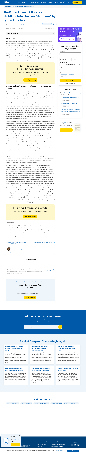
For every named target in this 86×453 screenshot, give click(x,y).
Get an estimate (70, 80)
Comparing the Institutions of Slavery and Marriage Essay (41, 369)
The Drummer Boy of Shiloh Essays (71, 403)
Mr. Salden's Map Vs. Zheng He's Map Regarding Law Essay (69, 104)
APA (19, 264)
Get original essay (30, 80)
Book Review (12, 24)
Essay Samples (13, 6)
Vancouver (39, 264)
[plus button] (79, 64)
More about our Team (12, 252)
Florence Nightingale (29, 6)
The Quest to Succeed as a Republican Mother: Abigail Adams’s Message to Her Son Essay (70, 111)
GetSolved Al (72, 33)
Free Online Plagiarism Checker (58, 444)
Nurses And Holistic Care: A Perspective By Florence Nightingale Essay (40, 348)
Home (6, 6)
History (20, 6)
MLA (24, 264)
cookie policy (59, 450)
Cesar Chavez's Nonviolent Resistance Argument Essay (14, 369)
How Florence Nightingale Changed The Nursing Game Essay (66, 348)
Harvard (30, 264)
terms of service (64, 74)
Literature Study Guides (42, 442)
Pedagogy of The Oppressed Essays (41, 403)
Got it (73, 450)
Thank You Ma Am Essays (56, 403)
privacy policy (71, 74)
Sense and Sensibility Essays (13, 403)
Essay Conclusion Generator (57, 442)
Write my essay (30, 297)
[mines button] (61, 64)
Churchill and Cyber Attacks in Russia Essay (70, 98)
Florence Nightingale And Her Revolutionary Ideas (44, 243)
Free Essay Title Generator (57, 446)
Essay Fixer (39, 446)
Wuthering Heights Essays (26, 403)
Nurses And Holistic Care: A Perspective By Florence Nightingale (16, 243)
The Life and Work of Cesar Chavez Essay (71, 93)
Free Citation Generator (42, 444)
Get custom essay (30, 216)
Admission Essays (46, 2)
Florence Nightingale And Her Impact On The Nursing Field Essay (14, 348)
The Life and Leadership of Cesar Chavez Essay (68, 369)
